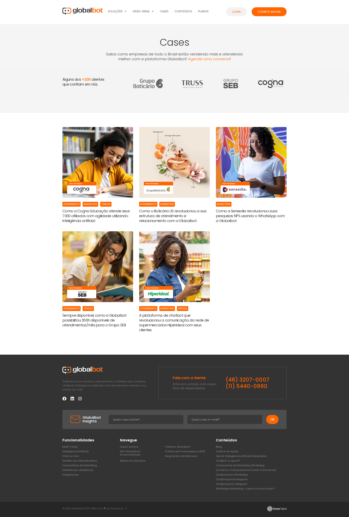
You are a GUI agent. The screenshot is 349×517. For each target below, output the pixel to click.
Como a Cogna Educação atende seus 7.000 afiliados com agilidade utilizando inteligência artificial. (96, 216)
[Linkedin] (72, 399)
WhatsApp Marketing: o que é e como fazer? (245, 488)
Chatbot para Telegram (231, 484)
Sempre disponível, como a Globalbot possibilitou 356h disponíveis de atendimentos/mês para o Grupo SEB (94, 320)
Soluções (115, 11)
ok (272, 419)
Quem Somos (129, 446)
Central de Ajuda (227, 451)
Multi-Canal (70, 446)
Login (236, 12)
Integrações (70, 474)
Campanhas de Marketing (79, 465)
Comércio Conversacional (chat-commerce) (246, 470)
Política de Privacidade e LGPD (185, 451)
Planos (203, 11)
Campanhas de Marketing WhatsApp (240, 465)
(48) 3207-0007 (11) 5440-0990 (247, 382)
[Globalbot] (82, 12)
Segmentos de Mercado (181, 456)
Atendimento (71, 204)
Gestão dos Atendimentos (79, 460)
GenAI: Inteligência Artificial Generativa (241, 456)
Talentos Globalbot (177, 446)
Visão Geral (141, 11)
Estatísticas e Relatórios (78, 470)
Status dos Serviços (133, 460)
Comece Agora (269, 12)
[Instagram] (80, 399)
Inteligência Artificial (75, 451)
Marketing (90, 204)
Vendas (105, 204)
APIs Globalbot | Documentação (130, 453)
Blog (219, 446)
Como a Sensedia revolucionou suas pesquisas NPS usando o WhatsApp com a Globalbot (250, 216)
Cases (164, 11)
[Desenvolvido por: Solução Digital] (277, 509)
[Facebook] (64, 399)
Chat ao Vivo (70, 456)
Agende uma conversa (209, 58)
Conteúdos (183, 11)
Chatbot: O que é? (228, 460)
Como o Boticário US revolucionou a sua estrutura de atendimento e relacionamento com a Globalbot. (172, 216)
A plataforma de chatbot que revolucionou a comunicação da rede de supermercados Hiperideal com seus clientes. (174, 322)
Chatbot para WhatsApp (232, 474)
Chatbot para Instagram (232, 479)
